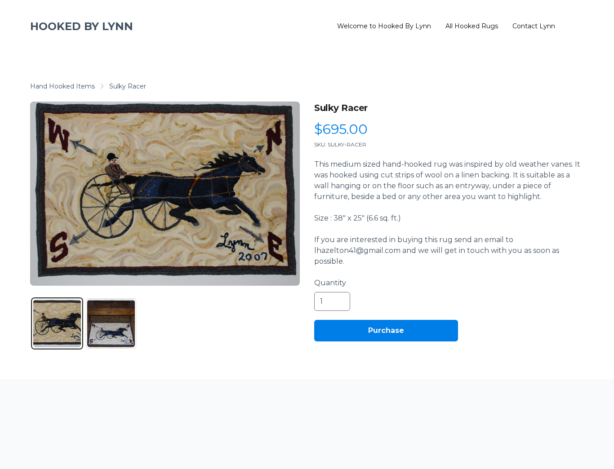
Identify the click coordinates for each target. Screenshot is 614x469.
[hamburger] (144, 26)
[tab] (57, 323)
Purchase (386, 330)
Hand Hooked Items (62, 86)
